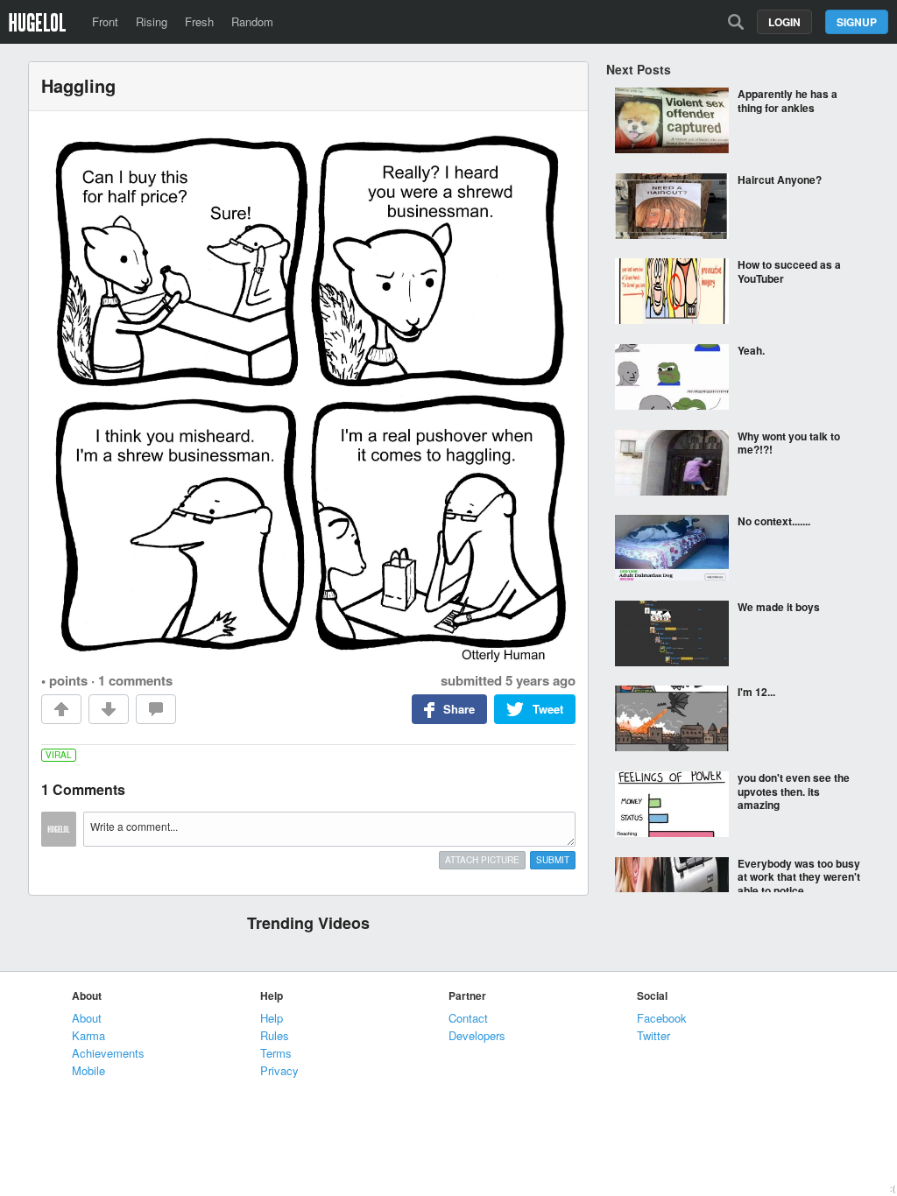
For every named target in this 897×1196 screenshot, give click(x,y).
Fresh (199, 21)
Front (105, 21)
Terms (276, 1053)
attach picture (482, 860)
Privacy (279, 1070)
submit (552, 860)
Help (271, 1018)
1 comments (135, 680)
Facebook (662, 1018)
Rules (274, 1035)
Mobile (88, 1070)
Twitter (653, 1035)
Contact (468, 1018)
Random (252, 21)
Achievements (108, 1053)
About (87, 1018)
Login (784, 22)
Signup (857, 22)
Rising (151, 21)
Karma (88, 1035)
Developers (476, 1035)
